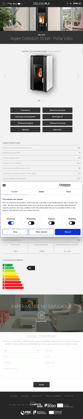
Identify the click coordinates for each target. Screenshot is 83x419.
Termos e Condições (53, 396)
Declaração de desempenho (25, 117)
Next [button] (78, 76)
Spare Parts (57, 130)
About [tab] (68, 192)
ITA (27, 405)
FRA (23, 405)
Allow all (68, 232)
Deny (15, 232)
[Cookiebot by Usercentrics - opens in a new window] (61, 185)
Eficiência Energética (25, 123)
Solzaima (13, 396)
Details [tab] (41, 192)
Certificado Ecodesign (57, 123)
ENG (14, 405)
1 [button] (39, 100)
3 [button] (43, 100)
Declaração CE (57, 117)
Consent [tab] (14, 192)
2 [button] (41, 100)
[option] (41, 71)
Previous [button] (5, 76)
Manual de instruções (57, 110)
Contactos (68, 396)
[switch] (31, 223)
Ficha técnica (25, 110)
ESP (18, 405)
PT (10, 405)
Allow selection (41, 232)
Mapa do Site (37, 396)
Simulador (24, 396)
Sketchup (25, 130)
